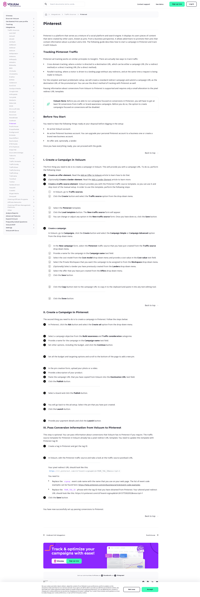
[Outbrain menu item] (33, 121)
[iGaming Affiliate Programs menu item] (33, 199)
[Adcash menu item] (33, 36)
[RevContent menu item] (33, 141)
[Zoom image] (79, 201)
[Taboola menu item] (33, 156)
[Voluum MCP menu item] (33, 225)
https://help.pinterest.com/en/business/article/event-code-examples (109, 485)
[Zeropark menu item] (33, 196)
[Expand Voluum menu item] (33, 219)
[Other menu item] (33, 210)
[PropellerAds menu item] (33, 129)
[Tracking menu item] (33, 24)
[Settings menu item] (33, 228)
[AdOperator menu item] (33, 53)
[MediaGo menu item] (33, 100)
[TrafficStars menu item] (33, 167)
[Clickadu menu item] (33, 71)
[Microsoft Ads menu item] (33, 109)
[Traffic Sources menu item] (33, 30)
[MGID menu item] (33, 106)
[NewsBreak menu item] (33, 118)
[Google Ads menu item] (33, 91)
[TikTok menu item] (33, 158)
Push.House (150, 535)
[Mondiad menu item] (33, 112)
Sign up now (177, 4)
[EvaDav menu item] (33, 77)
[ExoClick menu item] (33, 86)
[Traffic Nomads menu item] (33, 161)
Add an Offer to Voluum (91, 175)
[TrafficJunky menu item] (33, 164)
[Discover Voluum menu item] (33, 18)
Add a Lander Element (101, 179)
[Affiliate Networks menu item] (33, 202)
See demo (160, 4)
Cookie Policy (96, 591)
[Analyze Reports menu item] (33, 213)
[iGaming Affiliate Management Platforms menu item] (33, 206)
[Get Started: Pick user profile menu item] (33, 21)
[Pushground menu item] (33, 132)
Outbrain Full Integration (55, 535)
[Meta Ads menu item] (33, 103)
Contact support (143, 4)
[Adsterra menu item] (33, 56)
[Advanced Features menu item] (33, 216)
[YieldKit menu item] (33, 191)
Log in (191, 4)
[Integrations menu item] (33, 27)
